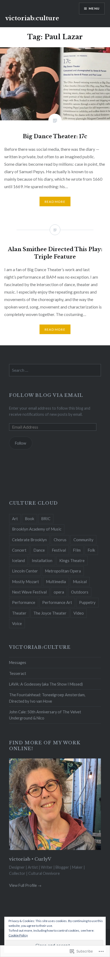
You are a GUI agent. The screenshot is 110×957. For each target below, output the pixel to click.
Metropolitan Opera (63, 570)
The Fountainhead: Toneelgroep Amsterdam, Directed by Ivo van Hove (47, 698)
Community (83, 539)
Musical (80, 581)
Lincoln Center (25, 570)
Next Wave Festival (29, 592)
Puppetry (87, 602)
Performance (23, 602)
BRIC (45, 518)
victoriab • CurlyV (30, 859)
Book (29, 518)
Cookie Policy (18, 935)
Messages (17, 662)
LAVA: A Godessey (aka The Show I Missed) (46, 684)
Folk (91, 550)
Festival (59, 550)
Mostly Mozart (25, 581)
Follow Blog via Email (46, 395)
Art (15, 518)
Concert (19, 550)
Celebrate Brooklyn (29, 539)
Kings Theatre (72, 560)
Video (78, 613)
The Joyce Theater (49, 613)
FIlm (77, 550)
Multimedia (56, 581)
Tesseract (17, 673)
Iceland (18, 560)
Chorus (60, 539)
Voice (17, 623)
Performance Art (57, 602)
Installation (42, 560)
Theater (19, 613)
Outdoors (79, 592)
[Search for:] (55, 370)
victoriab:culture (32, 18)
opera (59, 592)
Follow (20, 443)
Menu (94, 8)
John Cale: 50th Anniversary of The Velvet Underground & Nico (45, 715)
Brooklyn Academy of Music (36, 529)
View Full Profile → (25, 885)
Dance (39, 550)
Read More (55, 202)
